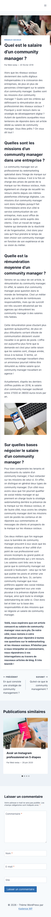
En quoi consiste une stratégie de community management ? (12, 685)
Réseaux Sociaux (12, 40)
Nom (9, 853)
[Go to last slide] (7, 745)
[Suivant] (43, 745)
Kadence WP (25, 908)
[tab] (22, 776)
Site (8, 880)
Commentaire (14, 813)
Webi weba (12, 65)
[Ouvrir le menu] (45, 5)
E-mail (10, 866)
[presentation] (25, 733)
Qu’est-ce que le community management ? (39, 683)
